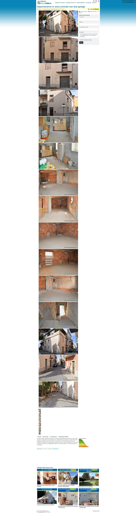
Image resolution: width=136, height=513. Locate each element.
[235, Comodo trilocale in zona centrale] (47, 497)
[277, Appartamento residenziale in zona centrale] (47, 478)
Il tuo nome (81, 16)
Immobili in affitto (71, 2)
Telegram (56, 448)
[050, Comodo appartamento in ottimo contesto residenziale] (68, 478)
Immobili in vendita (60, 2)
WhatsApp (51, 448)
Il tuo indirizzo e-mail (83, 27)
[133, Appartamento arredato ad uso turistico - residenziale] (89, 499)
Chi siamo (88, 2)
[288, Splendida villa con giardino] (89, 479)
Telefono (81, 22)
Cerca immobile (81, 2)
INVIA (81, 42)
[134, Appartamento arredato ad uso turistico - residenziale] (68, 499)
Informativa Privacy (88, 39)
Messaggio (81, 32)
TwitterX (45, 448)
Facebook (40, 448)
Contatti (94, 2)
